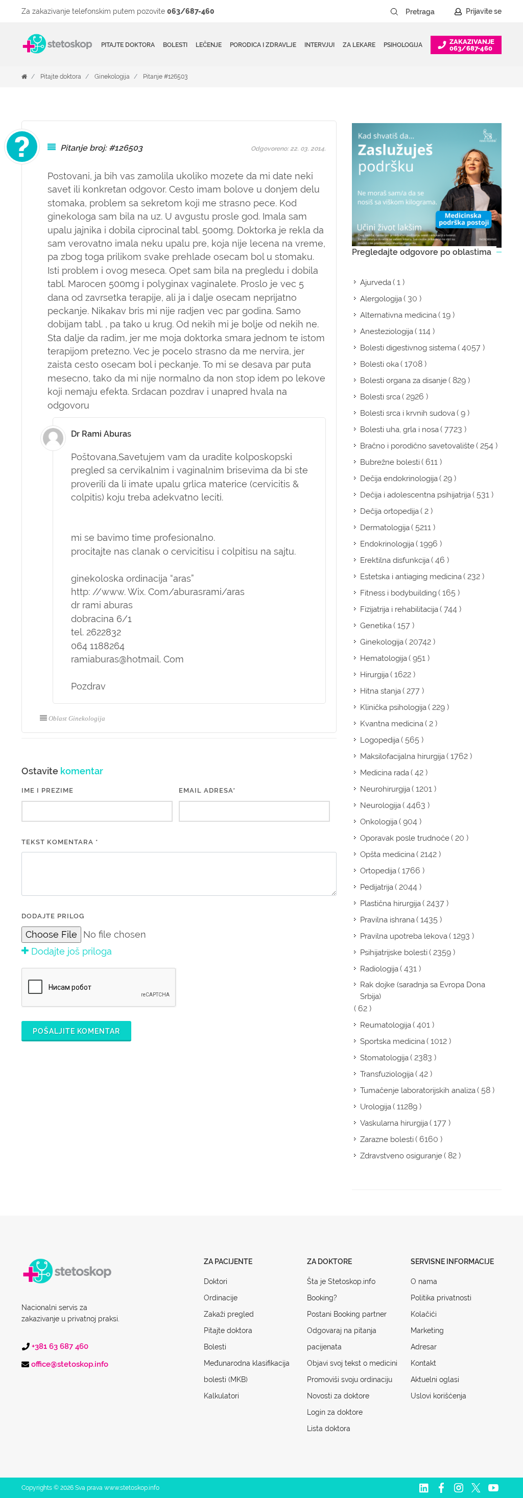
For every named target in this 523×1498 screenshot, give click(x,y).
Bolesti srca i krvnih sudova (407, 413)
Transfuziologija (387, 1074)
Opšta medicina (387, 854)
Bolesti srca (380, 396)
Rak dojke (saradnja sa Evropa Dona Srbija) (422, 990)
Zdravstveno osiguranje (401, 1155)
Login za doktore (335, 1412)
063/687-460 (191, 11)
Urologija (375, 1106)
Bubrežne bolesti (390, 462)
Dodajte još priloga (70, 951)
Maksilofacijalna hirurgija (402, 756)
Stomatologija (384, 1057)
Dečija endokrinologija (399, 478)
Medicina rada (384, 772)
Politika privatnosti (441, 1298)
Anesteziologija (386, 331)
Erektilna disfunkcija (395, 560)
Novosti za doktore (338, 1396)
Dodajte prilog (52, 916)
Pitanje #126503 (165, 76)
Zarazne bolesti (387, 1139)
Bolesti (215, 1347)
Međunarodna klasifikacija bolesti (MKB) (247, 1371)
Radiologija (379, 968)
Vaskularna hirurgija (394, 1123)
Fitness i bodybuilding (398, 593)
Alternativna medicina (398, 315)
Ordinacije (220, 1298)
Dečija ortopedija (389, 511)
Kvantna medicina (391, 723)
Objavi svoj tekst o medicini (352, 1363)
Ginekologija (112, 76)
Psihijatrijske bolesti (393, 952)
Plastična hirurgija (390, 903)
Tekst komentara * (59, 842)
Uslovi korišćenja (438, 1396)
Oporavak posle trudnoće (404, 838)
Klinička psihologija (393, 707)
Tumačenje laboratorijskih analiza (418, 1090)
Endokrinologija (387, 544)
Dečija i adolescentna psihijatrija (415, 495)
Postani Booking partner (347, 1314)
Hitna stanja (380, 691)
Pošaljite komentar (76, 1031)
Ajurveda (375, 282)
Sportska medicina (392, 1041)
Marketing (427, 1330)
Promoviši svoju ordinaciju (349, 1379)
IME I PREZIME (47, 790)
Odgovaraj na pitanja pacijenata (341, 1338)
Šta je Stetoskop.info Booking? (341, 1289)
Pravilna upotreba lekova (403, 936)
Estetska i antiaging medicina (411, 576)
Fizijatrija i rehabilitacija (399, 609)
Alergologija (381, 298)
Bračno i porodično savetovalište (417, 445)
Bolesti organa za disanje (403, 380)
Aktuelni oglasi (435, 1379)
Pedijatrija (376, 887)
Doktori (215, 1281)
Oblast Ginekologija (77, 718)
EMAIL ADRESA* (207, 790)
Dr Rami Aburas (101, 434)
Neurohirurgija (385, 789)
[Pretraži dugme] (394, 12)
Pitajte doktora (128, 45)
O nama (424, 1281)
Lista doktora (328, 1428)
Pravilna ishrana (387, 919)
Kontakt (423, 1363)
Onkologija (378, 821)
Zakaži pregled (229, 1314)
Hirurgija (374, 674)
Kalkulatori (221, 1396)
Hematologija (383, 658)
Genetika (376, 625)
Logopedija (379, 740)
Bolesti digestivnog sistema (408, 347)
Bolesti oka (379, 364)
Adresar (424, 1347)
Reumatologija (385, 1025)
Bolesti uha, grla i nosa (399, 429)
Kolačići (424, 1314)
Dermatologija (385, 527)
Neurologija (380, 805)
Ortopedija (378, 870)
